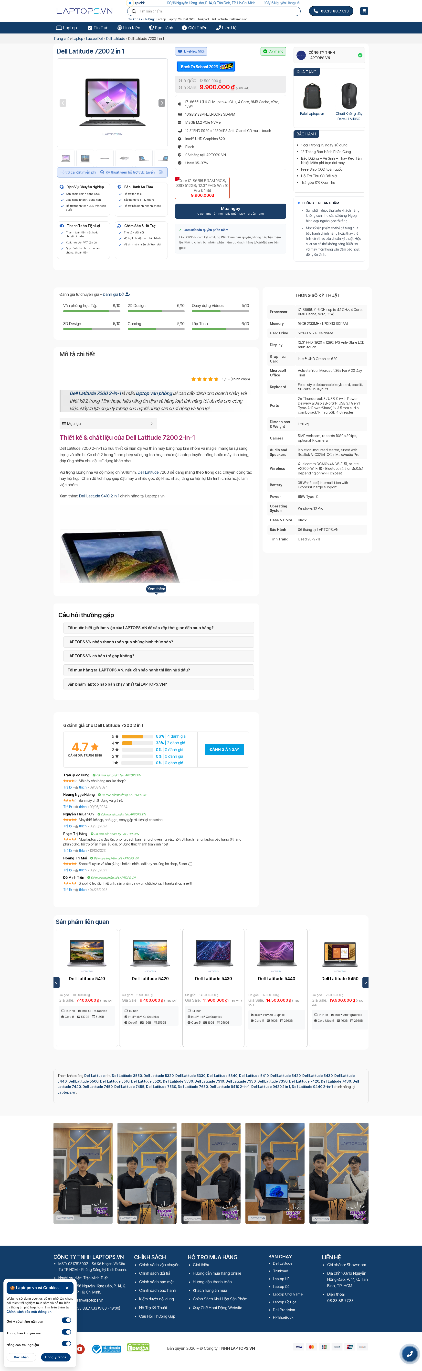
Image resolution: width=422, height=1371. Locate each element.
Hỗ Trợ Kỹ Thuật (153, 1307)
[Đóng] (67, 1288)
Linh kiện (131, 27)
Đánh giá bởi (114, 294)
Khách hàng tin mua (210, 1290)
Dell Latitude (219, 19)
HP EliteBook (283, 1317)
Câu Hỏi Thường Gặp (157, 1316)
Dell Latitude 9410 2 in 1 (99, 496)
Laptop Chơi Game (288, 1294)
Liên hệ (229, 27)
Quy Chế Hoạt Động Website (217, 1307)
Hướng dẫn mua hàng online (217, 1273)
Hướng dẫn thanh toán (212, 1281)
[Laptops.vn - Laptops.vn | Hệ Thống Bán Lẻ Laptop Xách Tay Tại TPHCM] (86, 11)
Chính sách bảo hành (157, 1290)
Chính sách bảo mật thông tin (29, 1312)
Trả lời (68, 787)
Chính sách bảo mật (156, 1281)
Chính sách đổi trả (154, 1273)
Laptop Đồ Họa (284, 1302)
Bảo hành (164, 27)
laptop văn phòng (154, 393)
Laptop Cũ (174, 19)
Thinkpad (202, 19)
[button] (161, 103)
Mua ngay (231, 208)
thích (83, 787)
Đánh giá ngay (224, 749)
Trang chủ (61, 38)
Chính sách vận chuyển (159, 1264)
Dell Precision (238, 19)
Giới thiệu (197, 27)
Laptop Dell (94, 38)
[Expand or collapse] (152, 424)
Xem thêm (156, 588)
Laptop (161, 19)
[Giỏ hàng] (364, 11)
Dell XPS (188, 19)
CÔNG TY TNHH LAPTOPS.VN (321, 55)
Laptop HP (281, 1279)
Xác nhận (21, 1357)
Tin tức (101, 27)
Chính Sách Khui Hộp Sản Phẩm (220, 1298)
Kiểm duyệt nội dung (156, 1298)
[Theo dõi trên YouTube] (80, 1349)
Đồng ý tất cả (55, 1357)
